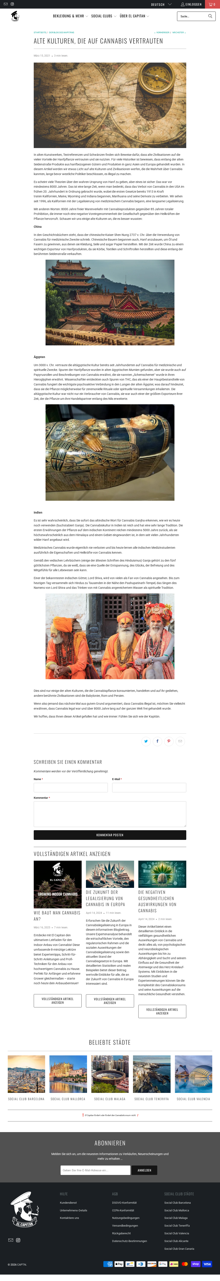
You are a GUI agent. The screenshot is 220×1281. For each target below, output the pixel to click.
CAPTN (21, 1264)
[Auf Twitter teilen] (146, 741)
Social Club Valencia (193, 1078)
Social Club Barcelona (26, 1078)
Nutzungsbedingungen (125, 1218)
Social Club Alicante (176, 1241)
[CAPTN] (15, 16)
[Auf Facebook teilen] (157, 741)
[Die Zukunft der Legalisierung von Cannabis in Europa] (110, 874)
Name (38, 779)
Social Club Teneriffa (152, 1078)
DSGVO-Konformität (124, 1202)
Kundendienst (68, 1202)
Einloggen (194, 4)
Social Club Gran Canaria (179, 1248)
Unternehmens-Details (73, 1210)
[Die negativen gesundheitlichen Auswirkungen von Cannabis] (162, 874)
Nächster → (179, 32)
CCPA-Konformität (123, 1210)
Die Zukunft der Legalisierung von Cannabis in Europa (105, 898)
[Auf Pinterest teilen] (169, 741)
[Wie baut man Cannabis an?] (58, 884)
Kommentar (42, 797)
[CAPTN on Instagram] (12, 4)
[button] (71, 16)
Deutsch (158, 4)
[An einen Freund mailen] (180, 741)
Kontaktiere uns (69, 1218)
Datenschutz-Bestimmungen (129, 1241)
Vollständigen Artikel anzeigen (58, 1000)
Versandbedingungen (125, 1225)
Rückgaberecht (121, 1233)
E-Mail (117, 779)
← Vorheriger (161, 32)
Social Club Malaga (110, 1078)
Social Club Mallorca (68, 1078)
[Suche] (210, 16)
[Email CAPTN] (5, 4)
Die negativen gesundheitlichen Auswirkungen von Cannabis (157, 901)
